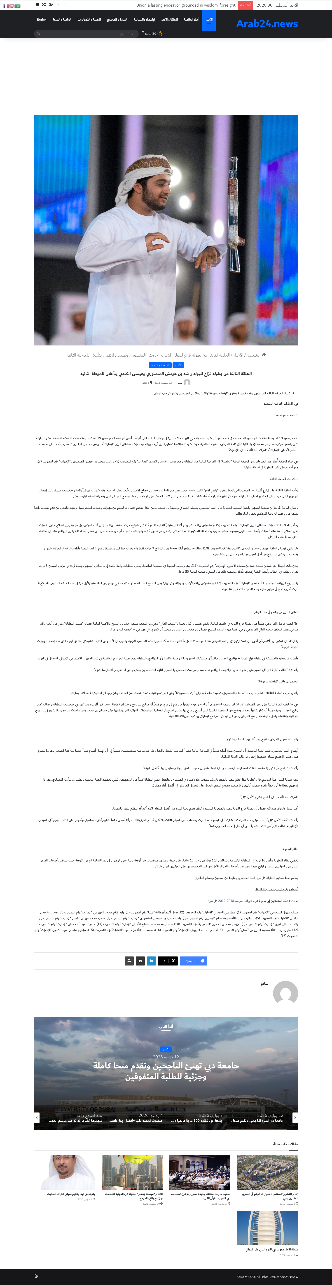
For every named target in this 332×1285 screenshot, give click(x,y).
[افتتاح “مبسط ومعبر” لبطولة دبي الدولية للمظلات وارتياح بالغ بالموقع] (132, 1172)
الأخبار (209, 19)
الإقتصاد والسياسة (144, 19)
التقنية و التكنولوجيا (89, 19)
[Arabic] (18, 5)
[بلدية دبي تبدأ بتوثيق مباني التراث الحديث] (64, 1172)
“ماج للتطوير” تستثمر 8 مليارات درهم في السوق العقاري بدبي (270, 1196)
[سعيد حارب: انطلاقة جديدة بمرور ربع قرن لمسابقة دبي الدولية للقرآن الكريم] (199, 1172)
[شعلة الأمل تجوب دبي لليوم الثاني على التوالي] (267, 1228)
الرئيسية (254, 355)
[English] (12, 5)
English (41, 19)
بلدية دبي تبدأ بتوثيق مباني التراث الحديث (71, 1194)
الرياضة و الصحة (62, 19)
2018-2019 (226, 901)
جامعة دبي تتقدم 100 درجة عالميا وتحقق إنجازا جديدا (166, 1071)
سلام (180, 382)
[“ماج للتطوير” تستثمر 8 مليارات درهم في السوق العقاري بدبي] (267, 1172)
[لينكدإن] (151, 960)
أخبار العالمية (191, 19)
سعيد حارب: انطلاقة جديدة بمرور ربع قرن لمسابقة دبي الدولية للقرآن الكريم (200, 1196)
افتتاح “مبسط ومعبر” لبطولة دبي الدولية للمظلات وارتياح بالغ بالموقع (134, 1196)
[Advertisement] (166, 76)
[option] (166, 1073)
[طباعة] (129, 960)
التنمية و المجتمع (117, 19)
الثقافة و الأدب (169, 19)
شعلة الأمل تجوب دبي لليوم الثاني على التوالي (272, 1249)
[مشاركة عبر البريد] (140, 960)
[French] (6, 5)
